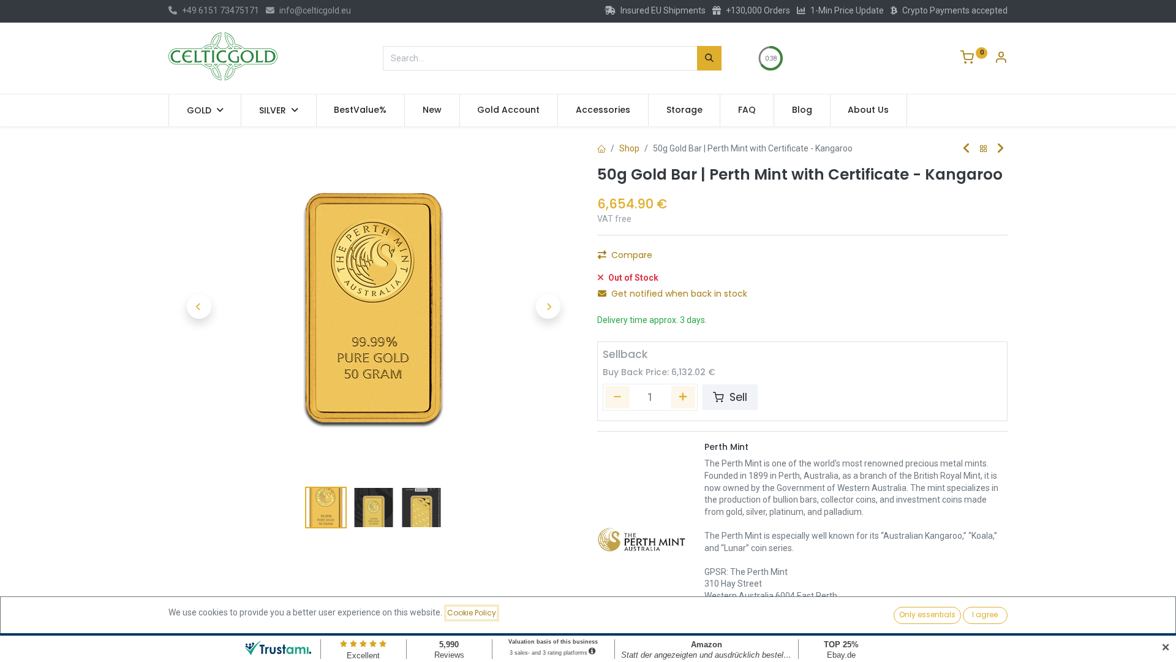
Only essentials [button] (927, 614)
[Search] (709, 58)
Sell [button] (736, 397)
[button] (199, 306)
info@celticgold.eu (315, 10)
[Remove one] (617, 397)
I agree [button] (985, 614)
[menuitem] (361, 110)
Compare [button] (631, 255)
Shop (629, 148)
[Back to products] (983, 149)
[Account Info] (1001, 59)
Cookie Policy (471, 612)
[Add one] (683, 397)
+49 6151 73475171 (220, 10)
